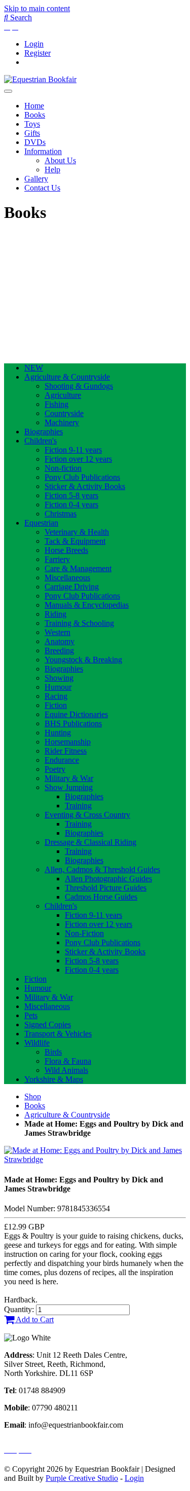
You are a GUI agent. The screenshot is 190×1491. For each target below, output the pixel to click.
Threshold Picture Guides (105, 887)
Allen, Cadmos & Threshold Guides (102, 869)
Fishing (56, 404)
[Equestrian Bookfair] (40, 79)
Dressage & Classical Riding (90, 842)
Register (37, 53)
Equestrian (41, 522)
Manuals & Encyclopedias (87, 605)
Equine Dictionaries (76, 714)
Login (34, 44)
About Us (60, 160)
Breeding (59, 650)
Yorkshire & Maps (53, 1079)
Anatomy (59, 641)
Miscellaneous (67, 577)
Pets (30, 1015)
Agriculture (63, 395)
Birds (53, 1052)
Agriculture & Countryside (67, 376)
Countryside (64, 413)
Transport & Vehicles (58, 1033)
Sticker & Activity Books (85, 486)
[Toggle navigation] (8, 91)
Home (34, 105)
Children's (40, 440)
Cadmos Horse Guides (101, 896)
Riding (55, 614)
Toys (32, 124)
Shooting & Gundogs (79, 386)
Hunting (58, 732)
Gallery (36, 178)
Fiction (56, 705)
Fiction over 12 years (78, 459)
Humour (58, 687)
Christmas (61, 513)
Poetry (55, 769)
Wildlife (37, 1042)
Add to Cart (34, 1319)
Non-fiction (63, 468)
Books (34, 114)
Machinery (62, 422)
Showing (59, 678)
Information (43, 151)
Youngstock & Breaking (83, 659)
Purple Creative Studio (82, 1478)
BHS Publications (73, 723)
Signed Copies (47, 1024)
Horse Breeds (66, 550)
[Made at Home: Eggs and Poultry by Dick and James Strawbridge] (95, 1159)
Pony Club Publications (82, 477)
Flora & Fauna (68, 1061)
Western (57, 632)
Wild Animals (66, 1070)
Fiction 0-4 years (71, 504)
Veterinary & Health (77, 532)
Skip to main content (37, 8)
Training (78, 805)
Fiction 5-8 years (71, 495)
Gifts (32, 133)
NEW (33, 367)
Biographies (43, 431)
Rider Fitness (66, 751)
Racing (56, 696)
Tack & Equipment (75, 541)
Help (52, 169)
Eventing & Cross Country (87, 814)
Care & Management (78, 568)
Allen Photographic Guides (108, 878)
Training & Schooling (79, 623)
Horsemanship (68, 741)
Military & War (69, 778)
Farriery (57, 559)
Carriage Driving (72, 586)
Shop (32, 1096)
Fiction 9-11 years (73, 449)
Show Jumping (69, 787)
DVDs (35, 142)
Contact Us (42, 187)
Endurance (62, 760)
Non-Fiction (84, 933)
